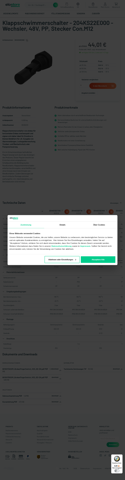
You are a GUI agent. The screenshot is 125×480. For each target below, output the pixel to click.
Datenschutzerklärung (62, 246)
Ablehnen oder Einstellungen (60, 259)
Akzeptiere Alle (98, 259)
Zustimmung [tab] (26, 225)
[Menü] (121, 455)
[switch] (117, 470)
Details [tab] (63, 225)
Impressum (85, 246)
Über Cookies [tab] (99, 225)
